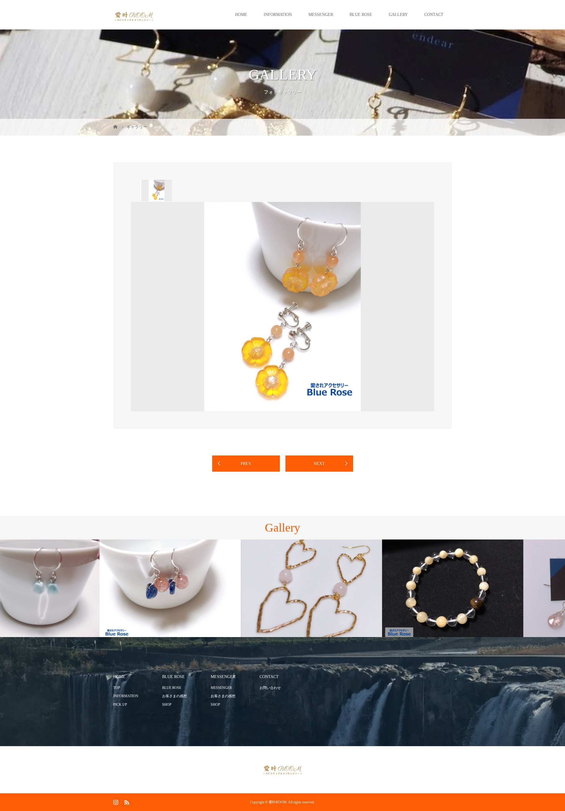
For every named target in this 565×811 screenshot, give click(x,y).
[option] (156, 190)
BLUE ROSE (361, 14)
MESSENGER (320, 14)
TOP (116, 688)
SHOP (167, 705)
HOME (241, 14)
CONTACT (433, 14)
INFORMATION (278, 14)
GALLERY (398, 14)
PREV (246, 463)
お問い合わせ (270, 688)
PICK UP (120, 705)
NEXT (319, 463)
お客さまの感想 (174, 696)
